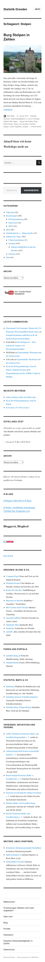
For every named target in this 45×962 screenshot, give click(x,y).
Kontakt (7, 928)
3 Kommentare (35, 126)
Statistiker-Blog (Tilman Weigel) (19, 707)
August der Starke (26, 121)
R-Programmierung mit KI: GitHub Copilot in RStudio (23, 373)
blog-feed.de (8, 555)
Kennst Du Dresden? (14, 590)
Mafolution (10, 686)
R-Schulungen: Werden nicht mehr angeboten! (19, 909)
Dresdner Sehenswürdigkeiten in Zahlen (18, 942)
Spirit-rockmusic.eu (13, 854)
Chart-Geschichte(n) (16, 240)
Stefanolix (10, 628)
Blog (6, 922)
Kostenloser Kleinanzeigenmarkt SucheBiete (23, 847)
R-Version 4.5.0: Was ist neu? (17, 407)
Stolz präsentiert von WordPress (28, 957)
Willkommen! (9, 901)
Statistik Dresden (15, 9)
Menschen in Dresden (14, 600)
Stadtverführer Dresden (15, 861)
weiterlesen (8, 109)
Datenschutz (9, 949)
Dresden (33, 116)
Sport (8, 229)
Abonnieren (31, 190)
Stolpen (25, 126)
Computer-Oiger (12, 576)
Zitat (8, 257)
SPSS (10, 226)
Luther (12, 126)
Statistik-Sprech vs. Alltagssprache (19, 233)
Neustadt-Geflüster (13, 617)
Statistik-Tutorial (12, 662)
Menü (37, 9)
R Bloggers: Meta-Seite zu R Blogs (17, 500)
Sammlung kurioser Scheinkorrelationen (22, 696)
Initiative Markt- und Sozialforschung (20, 803)
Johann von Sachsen (21, 124)
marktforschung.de (13, 655)
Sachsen (7, 119)
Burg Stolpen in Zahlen (17, 37)
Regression (12, 222)
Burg (35, 121)
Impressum (8, 934)
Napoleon (18, 126)
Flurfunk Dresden (13, 583)
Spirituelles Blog (12, 624)
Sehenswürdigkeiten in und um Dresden (25, 119)
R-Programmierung (16, 219)
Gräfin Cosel (8, 124)
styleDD (9, 631)
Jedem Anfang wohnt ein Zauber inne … (22, 397)
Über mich (8, 916)
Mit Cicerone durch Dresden (17, 607)
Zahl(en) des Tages (10, 121)
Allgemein (10, 212)
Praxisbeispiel (11, 215)
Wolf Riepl (10, 116)
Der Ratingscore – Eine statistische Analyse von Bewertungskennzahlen (21, 345)
